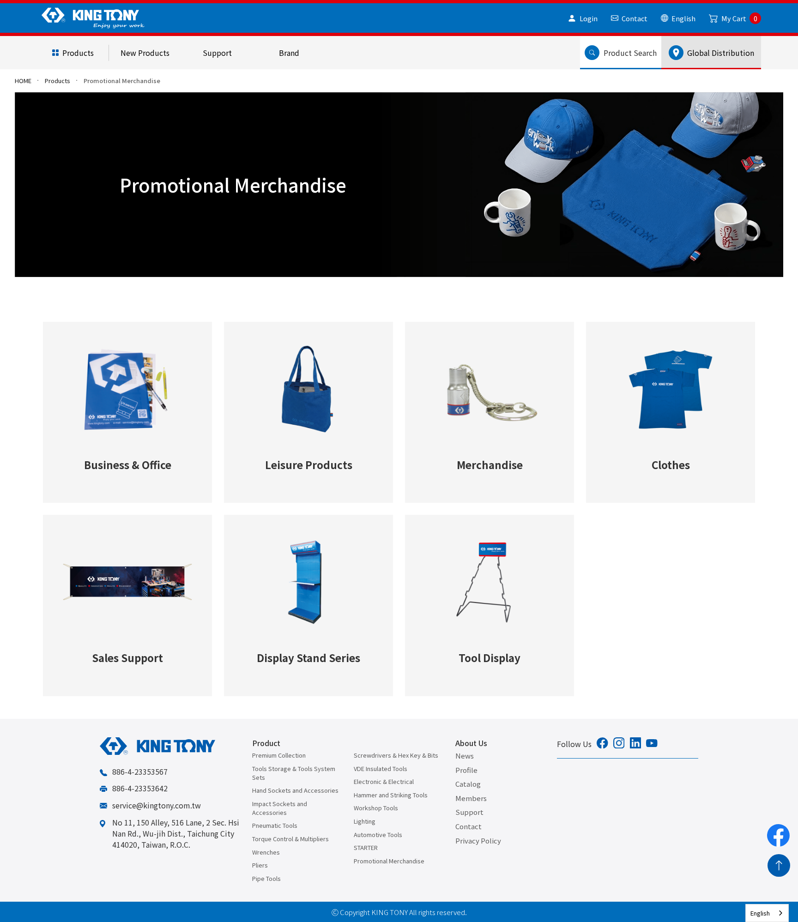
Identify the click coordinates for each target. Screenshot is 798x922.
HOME (23, 80)
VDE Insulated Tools (380, 768)
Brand (289, 52)
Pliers (260, 865)
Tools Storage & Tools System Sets (293, 773)
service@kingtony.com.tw (156, 805)
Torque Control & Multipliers (290, 838)
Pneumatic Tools (274, 825)
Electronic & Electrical (384, 781)
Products (78, 52)
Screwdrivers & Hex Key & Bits (396, 755)
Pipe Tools (266, 878)
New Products (145, 52)
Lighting (364, 821)
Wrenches (266, 852)
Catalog (468, 784)
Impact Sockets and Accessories (279, 808)
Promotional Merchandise (389, 860)
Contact (468, 826)
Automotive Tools (378, 834)
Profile (466, 770)
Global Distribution (718, 52)
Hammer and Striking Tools (391, 794)
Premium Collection (279, 755)
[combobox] (767, 913)
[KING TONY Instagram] (619, 744)
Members (471, 798)
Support (217, 52)
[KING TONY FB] (602, 744)
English (760, 913)
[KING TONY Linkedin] (635, 744)
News (464, 755)
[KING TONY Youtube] (652, 743)
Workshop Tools (376, 807)
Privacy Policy (478, 840)
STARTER (366, 847)
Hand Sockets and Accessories (295, 790)
